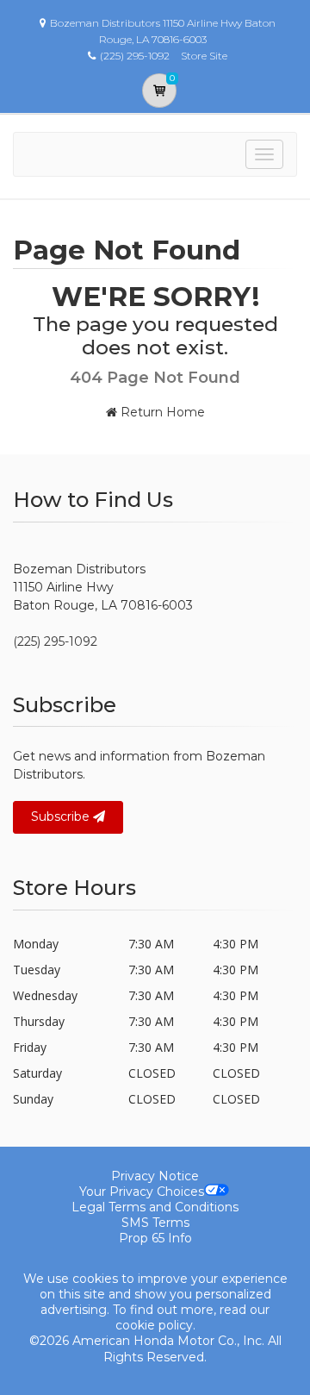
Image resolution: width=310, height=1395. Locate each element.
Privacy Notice (155, 1176)
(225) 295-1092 (55, 641)
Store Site (204, 55)
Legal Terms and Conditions (155, 1207)
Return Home (161, 412)
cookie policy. (155, 1325)
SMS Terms (155, 1222)
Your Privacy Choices (141, 1191)
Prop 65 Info (155, 1238)
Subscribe (62, 816)
